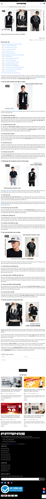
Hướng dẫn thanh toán (5, 467)
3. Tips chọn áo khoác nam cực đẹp (10, 63)
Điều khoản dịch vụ (5, 470)
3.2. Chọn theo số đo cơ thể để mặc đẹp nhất (14, 67)
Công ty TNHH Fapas (14, 443)
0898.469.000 (11, 439)
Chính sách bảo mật (5, 450)
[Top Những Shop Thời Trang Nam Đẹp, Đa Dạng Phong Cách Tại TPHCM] (11, 382)
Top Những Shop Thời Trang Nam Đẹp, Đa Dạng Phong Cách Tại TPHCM (11, 390)
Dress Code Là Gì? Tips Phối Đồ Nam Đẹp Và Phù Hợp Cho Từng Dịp (34, 416)
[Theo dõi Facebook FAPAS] (2, 482)
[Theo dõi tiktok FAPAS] (11, 482)
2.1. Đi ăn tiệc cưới (8, 56)
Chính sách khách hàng (6, 457)
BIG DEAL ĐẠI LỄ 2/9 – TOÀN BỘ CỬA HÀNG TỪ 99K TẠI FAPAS (34, 390)
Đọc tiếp (2, 399)
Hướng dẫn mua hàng (5, 465)
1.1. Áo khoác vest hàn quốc (10, 45)
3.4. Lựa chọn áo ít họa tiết (10, 71)
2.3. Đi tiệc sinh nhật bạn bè (10, 60)
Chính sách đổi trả (4, 452)
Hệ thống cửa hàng (5, 448)
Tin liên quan (23, 375)
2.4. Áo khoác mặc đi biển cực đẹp (11, 62)
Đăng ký (42, 479)
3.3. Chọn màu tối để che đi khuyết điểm (13, 69)
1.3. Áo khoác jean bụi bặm (10, 49)
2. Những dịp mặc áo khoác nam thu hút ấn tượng (13, 54)
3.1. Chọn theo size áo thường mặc (11, 65)
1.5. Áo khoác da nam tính (9, 53)
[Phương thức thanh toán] (9, 496)
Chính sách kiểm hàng (5, 459)
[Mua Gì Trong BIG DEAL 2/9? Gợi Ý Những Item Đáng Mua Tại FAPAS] (11, 408)
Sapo (25, 443)
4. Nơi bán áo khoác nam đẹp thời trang (11, 72)
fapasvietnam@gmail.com (10, 441)
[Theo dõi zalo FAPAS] (5, 482)
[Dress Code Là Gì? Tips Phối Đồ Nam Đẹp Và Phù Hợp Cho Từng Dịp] (34, 408)
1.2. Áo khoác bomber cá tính (10, 47)
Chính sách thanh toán (5, 455)
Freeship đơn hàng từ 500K (22, 0)
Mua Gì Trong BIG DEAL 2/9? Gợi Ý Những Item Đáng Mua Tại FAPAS (10, 416)
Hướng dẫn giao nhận (5, 468)
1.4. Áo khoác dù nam (8, 51)
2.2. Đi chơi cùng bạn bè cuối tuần (11, 58)
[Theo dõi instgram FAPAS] (8, 482)
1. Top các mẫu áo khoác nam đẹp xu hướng (12, 44)
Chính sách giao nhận (5, 454)
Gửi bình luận (23, 370)
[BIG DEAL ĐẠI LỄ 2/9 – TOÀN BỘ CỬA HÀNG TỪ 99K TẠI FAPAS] (34, 382)
